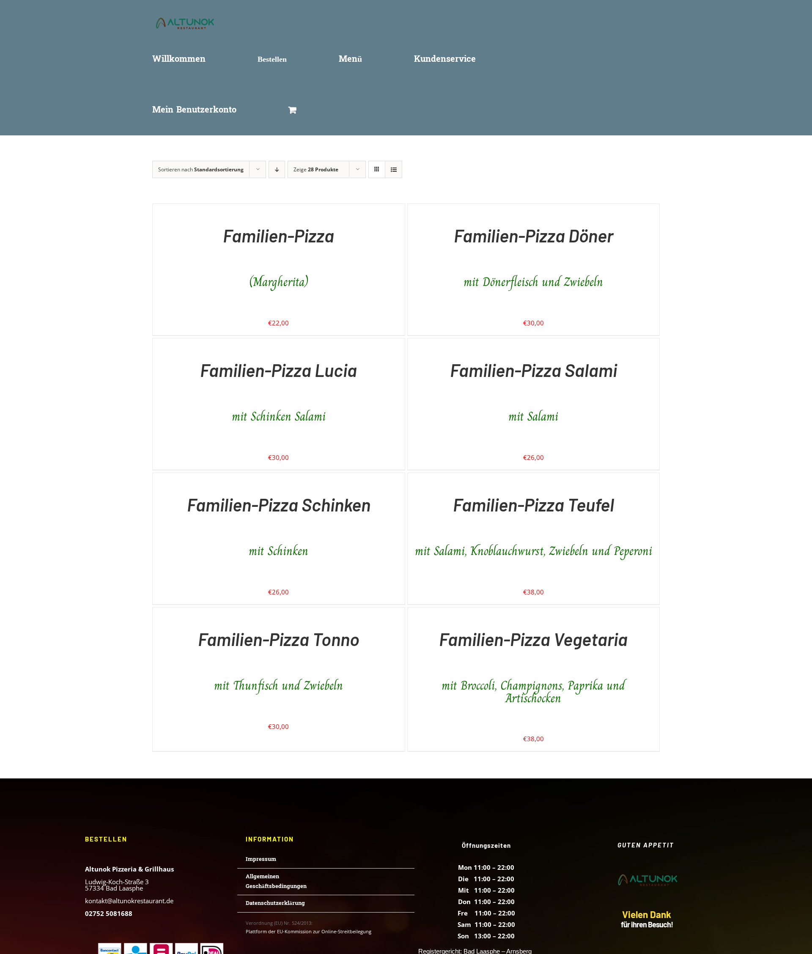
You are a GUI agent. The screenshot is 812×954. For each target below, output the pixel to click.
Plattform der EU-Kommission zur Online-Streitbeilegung (308, 931)
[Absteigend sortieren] (277, 169)
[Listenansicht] (393, 169)
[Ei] (153, 209)
